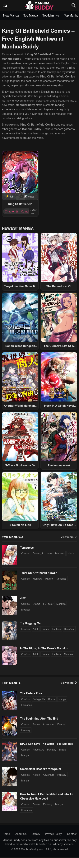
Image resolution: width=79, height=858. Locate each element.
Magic (62, 749)
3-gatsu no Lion (20, 525)
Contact (72, 834)
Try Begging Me (30, 623)
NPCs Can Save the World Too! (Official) (46, 744)
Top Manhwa (50, 15)
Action (36, 724)
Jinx (23, 598)
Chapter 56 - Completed (19, 211)
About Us (20, 834)
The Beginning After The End (39, 718)
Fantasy (56, 629)
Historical (69, 629)
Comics (25, 553)
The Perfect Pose (31, 693)
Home (6, 834)
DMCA (36, 834)
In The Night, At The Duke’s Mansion (44, 648)
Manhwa (59, 553)
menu (5, 5)
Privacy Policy (53, 834)
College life (39, 699)
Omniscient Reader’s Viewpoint (40, 769)
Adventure (48, 724)
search (73, 5)
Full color (48, 604)
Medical (25, 609)
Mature (71, 553)
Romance (61, 578)
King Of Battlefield (20, 204)
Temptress (27, 547)
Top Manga (30, 15)
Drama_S (38, 553)
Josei (49, 553)
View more (67, 537)
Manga (62, 699)
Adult (36, 629)
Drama (36, 604)
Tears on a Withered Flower (38, 573)
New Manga (11, 15)
